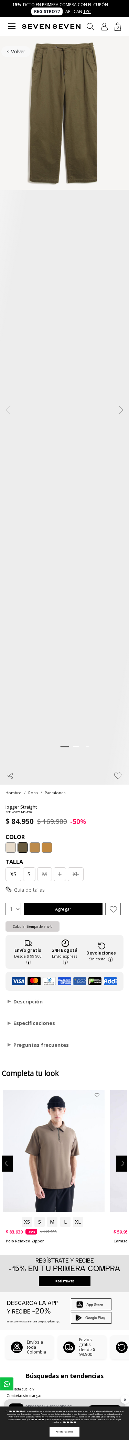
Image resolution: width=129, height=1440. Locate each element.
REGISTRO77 (47, 11)
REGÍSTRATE (64, 1281)
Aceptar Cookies (64, 1431)
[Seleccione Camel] (47, 847)
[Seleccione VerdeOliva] (23, 847)
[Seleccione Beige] (11, 847)
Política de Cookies (17, 1416)
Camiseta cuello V (20, 1389)
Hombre (13, 792)
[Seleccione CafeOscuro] (35, 847)
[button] (104, 26)
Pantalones (55, 792)
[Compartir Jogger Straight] (10, 775)
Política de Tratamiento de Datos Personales (55, 1416)
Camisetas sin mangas (24, 1395)
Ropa (33, 792)
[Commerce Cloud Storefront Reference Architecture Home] (51, 26)
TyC (87, 11)
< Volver (16, 51)
